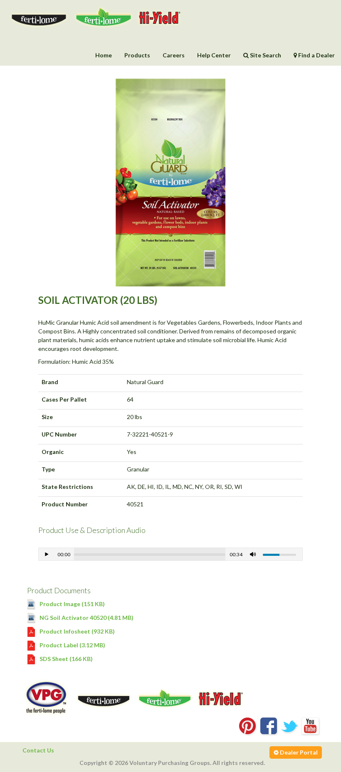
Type (48, 469)
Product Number (65, 504)
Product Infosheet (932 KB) (76, 631)
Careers (174, 55)
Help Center (214, 55)
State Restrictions (67, 486)
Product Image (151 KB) (71, 603)
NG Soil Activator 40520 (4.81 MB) (85, 617)
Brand (50, 381)
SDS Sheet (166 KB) (65, 658)
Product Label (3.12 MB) (71, 645)
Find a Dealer (316, 55)
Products (137, 55)
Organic (53, 451)
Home (103, 55)
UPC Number (59, 434)
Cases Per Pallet (64, 399)
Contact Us (38, 750)
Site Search (265, 55)
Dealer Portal (298, 752)
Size (47, 416)
